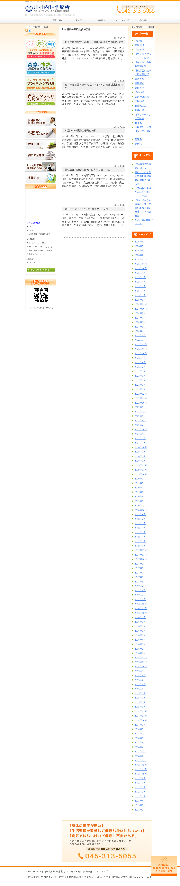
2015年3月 (140, 698)
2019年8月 (140, 483)
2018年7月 (140, 519)
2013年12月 (141, 765)
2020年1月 (140, 461)
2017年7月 (140, 572)
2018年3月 (140, 537)
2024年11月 (141, 304)
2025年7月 (140, 277)
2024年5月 (140, 326)
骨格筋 (138, 144)
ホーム (28, 871)
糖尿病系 (139, 101)
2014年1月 (140, 760)
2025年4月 (140, 286)
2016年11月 (141, 608)
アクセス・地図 (74, 871)
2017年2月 (140, 595)
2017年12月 (141, 550)
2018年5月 (140, 528)
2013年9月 (140, 778)
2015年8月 (140, 675)
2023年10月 (141, 353)
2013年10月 (141, 774)
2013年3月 (140, 805)
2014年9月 (140, 725)
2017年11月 (141, 554)
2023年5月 (140, 376)
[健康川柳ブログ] (40, 148)
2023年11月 (141, 349)
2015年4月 (140, 693)
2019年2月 (140, 505)
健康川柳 (139, 45)
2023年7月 (140, 367)
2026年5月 (140, 246)
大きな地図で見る (33, 223)
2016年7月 (140, 626)
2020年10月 (141, 447)
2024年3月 (140, 335)
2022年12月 (141, 393)
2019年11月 (141, 470)
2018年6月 (140, 523)
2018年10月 (141, 510)
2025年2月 (140, 295)
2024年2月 (140, 340)
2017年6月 (140, 577)
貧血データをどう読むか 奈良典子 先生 (87, 209)
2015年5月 (140, 689)
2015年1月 (140, 707)
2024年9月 (140, 313)
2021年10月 (141, 429)
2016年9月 (140, 617)
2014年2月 (140, 756)
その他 (138, 40)
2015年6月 (140, 684)
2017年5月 (140, 581)
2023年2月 (140, 389)
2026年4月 (140, 250)
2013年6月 (140, 792)
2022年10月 (141, 402)
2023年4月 (140, 380)
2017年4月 (140, 586)
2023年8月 (140, 362)
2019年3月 (140, 501)
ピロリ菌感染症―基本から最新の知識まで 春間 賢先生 (94, 42)
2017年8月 (140, 568)
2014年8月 (140, 729)
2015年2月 (140, 702)
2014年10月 (141, 720)
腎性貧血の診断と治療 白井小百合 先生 (87, 169)
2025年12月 (141, 259)
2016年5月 (140, 635)
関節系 (138, 139)
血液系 (138, 123)
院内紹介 (87, 871)
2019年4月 (140, 496)
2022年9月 (140, 407)
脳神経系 (139, 110)
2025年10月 (141, 268)
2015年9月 (140, 671)
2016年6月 (140, 630)
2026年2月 (140, 255)
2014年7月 (140, 733)
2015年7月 (140, 680)
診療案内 (60, 871)
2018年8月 (140, 514)
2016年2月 (140, 648)
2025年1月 (140, 299)
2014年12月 (141, 711)
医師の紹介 (39, 871)
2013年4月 (140, 800)
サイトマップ (101, 871)
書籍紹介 (139, 83)
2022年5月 (140, 420)
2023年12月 (141, 344)
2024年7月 (140, 317)
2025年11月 (141, 264)
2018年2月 (140, 541)
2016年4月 (140, 639)
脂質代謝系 (141, 105)
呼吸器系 (139, 49)
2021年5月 (140, 443)
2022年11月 (141, 398)
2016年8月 (140, 622)
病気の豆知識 (142, 96)
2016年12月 (141, 604)
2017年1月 (140, 599)
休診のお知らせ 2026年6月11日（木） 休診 (144, 192)
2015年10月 (141, 666)
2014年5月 (140, 742)
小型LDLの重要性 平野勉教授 (80, 130)
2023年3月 (140, 385)
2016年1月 (140, 653)
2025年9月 (140, 273)
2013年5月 (140, 796)
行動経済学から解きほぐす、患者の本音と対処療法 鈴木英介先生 (143, 208)
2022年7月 (140, 411)
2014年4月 (140, 747)
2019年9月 (140, 478)
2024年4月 (140, 331)
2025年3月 (140, 291)
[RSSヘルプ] (29, 30)
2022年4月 (140, 425)
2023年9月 (140, 358)
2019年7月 (140, 487)
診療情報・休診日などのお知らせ (143, 131)
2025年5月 (140, 282)
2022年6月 (140, 416)
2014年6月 (140, 738)
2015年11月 (141, 662)
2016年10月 (141, 613)
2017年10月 (141, 559)
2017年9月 (140, 563)
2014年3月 (140, 751)
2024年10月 (141, 308)
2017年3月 (140, 590)
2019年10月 (141, 474)
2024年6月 (140, 322)
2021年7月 (140, 438)
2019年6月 (140, 492)
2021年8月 (140, 434)
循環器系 (139, 79)
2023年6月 (140, 371)
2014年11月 (141, 716)
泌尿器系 (139, 87)
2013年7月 (140, 787)
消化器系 (139, 92)
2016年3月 (140, 644)
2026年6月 (140, 241)
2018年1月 (140, 546)
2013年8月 (140, 783)
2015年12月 (141, 657)
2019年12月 (141, 465)
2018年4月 (140, 532)
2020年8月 (140, 452)
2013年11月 (141, 769)
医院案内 (50, 871)
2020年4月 (140, 456)
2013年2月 (140, 809)
